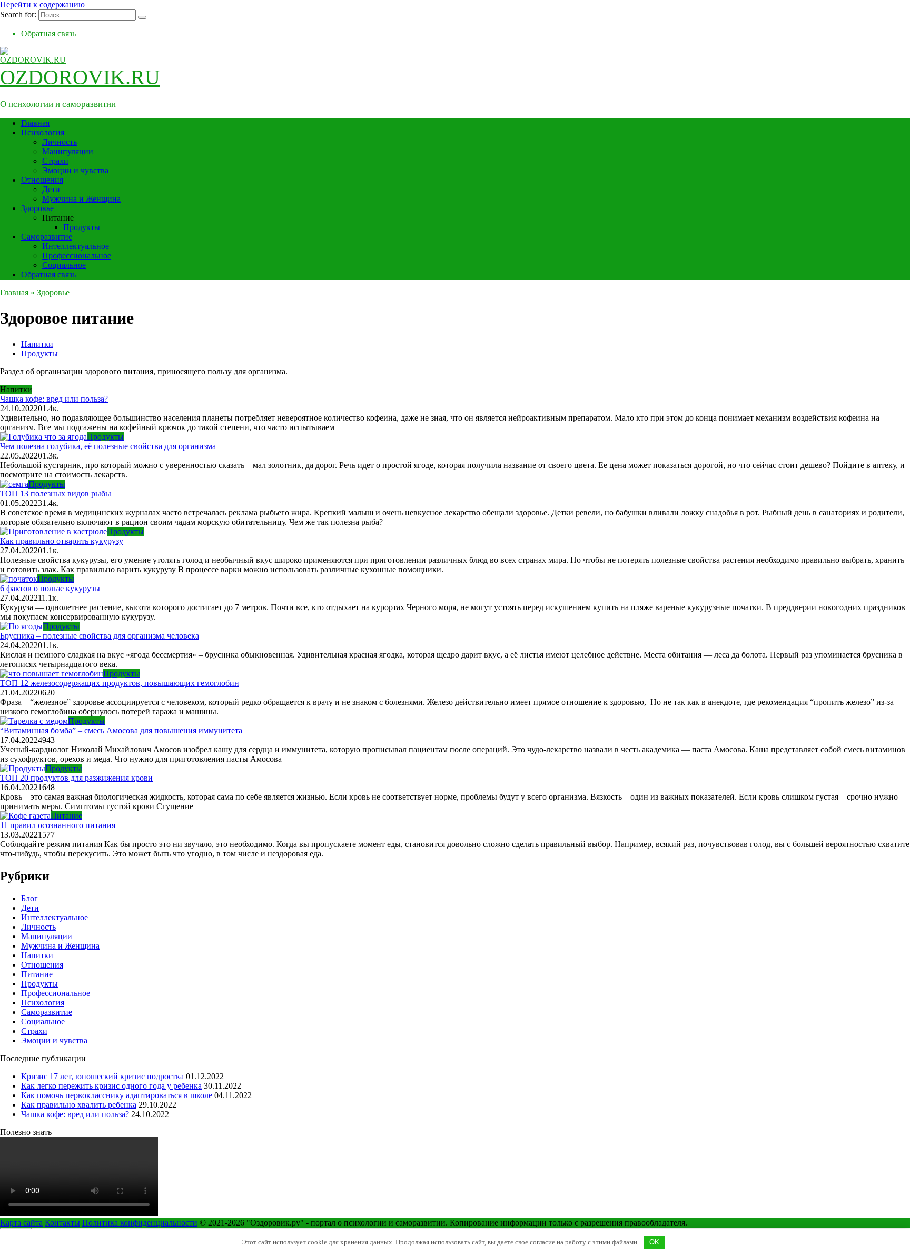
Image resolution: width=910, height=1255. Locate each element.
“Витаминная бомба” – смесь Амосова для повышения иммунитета (121, 730)
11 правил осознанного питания (57, 825)
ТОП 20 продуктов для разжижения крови (76, 777)
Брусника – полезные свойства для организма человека (99, 635)
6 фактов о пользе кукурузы (50, 588)
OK (654, 1242)
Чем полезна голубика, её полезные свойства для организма (108, 446)
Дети (51, 189)
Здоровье (37, 208)
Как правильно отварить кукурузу (61, 540)
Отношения (42, 179)
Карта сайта (21, 1222)
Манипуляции (67, 151)
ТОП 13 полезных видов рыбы (55, 493)
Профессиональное (76, 255)
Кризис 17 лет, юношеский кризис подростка (102, 1076)
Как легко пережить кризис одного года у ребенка (111, 1085)
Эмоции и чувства (75, 170)
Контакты (62, 1222)
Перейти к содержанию (42, 4)
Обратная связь (48, 33)
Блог (29, 898)
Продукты (81, 227)
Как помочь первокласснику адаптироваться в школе (116, 1095)
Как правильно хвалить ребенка (78, 1104)
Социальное (64, 265)
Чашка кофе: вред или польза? (54, 398)
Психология (42, 132)
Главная (35, 122)
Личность (59, 141)
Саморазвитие (46, 236)
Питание (37, 974)
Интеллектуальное (75, 246)
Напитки (37, 344)
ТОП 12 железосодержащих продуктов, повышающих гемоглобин (119, 683)
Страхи (55, 160)
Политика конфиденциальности (139, 1222)
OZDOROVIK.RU (80, 77)
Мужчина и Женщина (81, 198)
